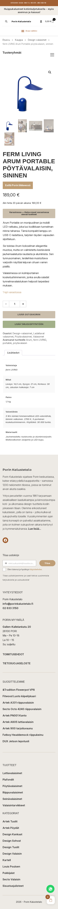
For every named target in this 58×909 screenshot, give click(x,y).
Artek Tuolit (10, 821)
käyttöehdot (36, 569)
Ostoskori (14, 3)
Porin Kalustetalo (21, 21)
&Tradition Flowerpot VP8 (19, 689)
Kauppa (19, 40)
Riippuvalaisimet (13, 792)
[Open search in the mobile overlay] (6, 21)
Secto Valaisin (11, 879)
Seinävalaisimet (12, 798)
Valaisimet (38, 336)
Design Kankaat (12, 834)
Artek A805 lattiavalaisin (18, 722)
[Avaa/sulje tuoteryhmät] (52, 54)
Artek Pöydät (11, 827)
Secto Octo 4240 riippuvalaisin (22, 709)
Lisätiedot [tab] (13, 352)
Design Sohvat (12, 840)
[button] (50, 72)
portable (7, 343)
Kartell (7, 860)
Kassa (21, 3)
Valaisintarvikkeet (14, 805)
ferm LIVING (39, 339)
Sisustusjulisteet (13, 885)
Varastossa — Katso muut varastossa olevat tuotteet (29, 213)
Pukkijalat (9, 873)
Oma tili (27, 3)
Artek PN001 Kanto (15, 715)
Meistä (33, 3)
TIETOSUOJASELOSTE (16, 663)
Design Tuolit (11, 847)
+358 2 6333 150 (41, 3)
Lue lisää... (34, 528)
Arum (29, 339)
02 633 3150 (10, 608)
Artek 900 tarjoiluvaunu (18, 728)
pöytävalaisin (20, 343)
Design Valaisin (12, 853)
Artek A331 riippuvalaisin (18, 702)
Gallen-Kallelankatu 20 (17, 626)
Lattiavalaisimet (12, 773)
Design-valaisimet (37, 40)
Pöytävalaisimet (23, 336)
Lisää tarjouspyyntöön (29, 324)
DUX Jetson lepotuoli (16, 741)
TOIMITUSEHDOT (13, 654)
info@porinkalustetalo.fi (18, 603)
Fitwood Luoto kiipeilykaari (19, 696)
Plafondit (8, 779)
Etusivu (6, 40)
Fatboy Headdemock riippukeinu (23, 734)
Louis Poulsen (11, 866)
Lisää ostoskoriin (29, 314)
